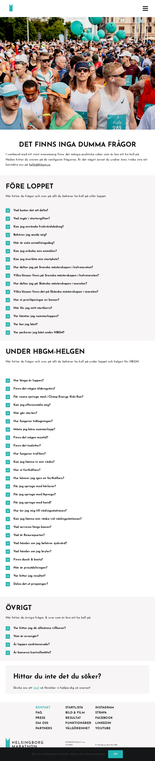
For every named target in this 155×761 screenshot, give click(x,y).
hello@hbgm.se (39, 164)
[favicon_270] (11, 5)
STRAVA (101, 712)
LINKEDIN (103, 723)
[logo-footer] (24, 739)
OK (115, 754)
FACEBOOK (104, 718)
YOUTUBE (103, 728)
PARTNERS (44, 728)
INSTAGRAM (104, 707)
